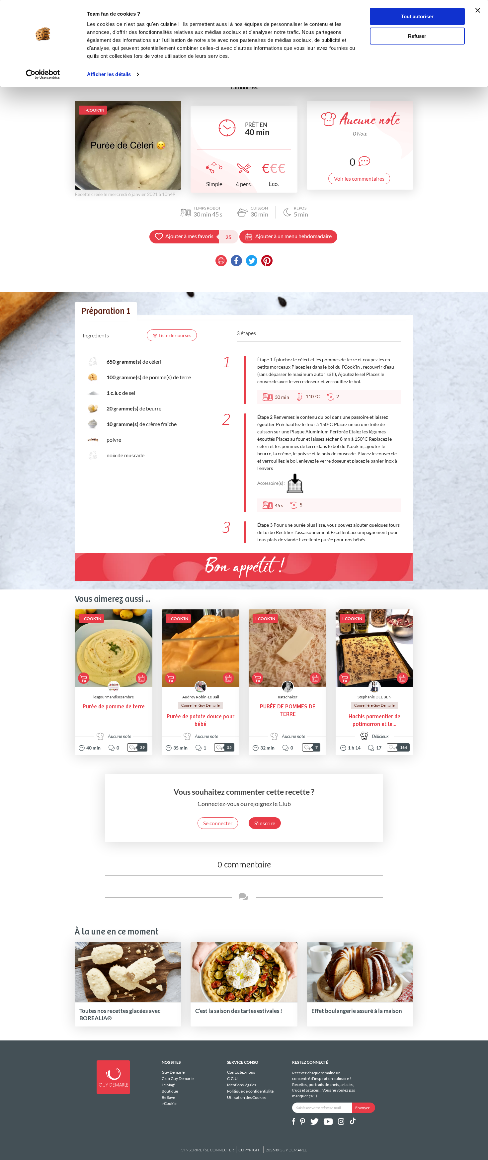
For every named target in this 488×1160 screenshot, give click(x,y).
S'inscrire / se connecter (207, 1149)
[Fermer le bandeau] (477, 10)
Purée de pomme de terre (114, 707)
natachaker (287, 696)
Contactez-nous (241, 1072)
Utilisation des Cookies (246, 1097)
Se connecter (217, 823)
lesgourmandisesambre (113, 696)
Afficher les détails (109, 74)
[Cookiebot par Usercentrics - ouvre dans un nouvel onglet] (43, 74)
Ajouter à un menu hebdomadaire (293, 236)
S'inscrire (264, 823)
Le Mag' (168, 1084)
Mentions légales (241, 1084)
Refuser (417, 36)
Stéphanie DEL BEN (374, 696)
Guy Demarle (173, 1072)
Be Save (168, 1097)
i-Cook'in (170, 1103)
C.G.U (232, 1078)
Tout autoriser (417, 16)
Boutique (170, 1091)
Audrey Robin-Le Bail (200, 696)
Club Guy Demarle (178, 1078)
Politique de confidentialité (250, 1091)
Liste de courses (175, 335)
